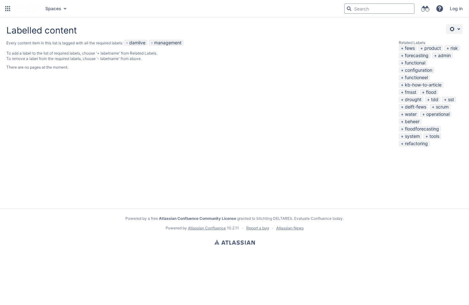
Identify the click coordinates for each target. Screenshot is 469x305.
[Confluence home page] (27, 9)
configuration (418, 70)
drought (413, 99)
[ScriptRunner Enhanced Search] (425, 9)
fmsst (410, 92)
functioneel (416, 77)
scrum (442, 106)
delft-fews (415, 106)
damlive (137, 42)
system (412, 136)
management (168, 42)
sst (451, 99)
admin (444, 55)
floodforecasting (422, 128)
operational (438, 114)
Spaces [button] (53, 8)
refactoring (416, 143)
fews (410, 48)
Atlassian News (290, 228)
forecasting (416, 55)
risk (454, 48)
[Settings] (454, 29)
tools (434, 136)
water (411, 114)
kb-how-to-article (423, 84)
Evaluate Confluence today (318, 218)
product (432, 48)
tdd (434, 99)
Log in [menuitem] (456, 8)
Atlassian (234, 242)
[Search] (349, 8)
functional (415, 62)
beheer (412, 121)
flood (431, 92)
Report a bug (257, 228)
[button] (7, 8)
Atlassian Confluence (207, 228)
